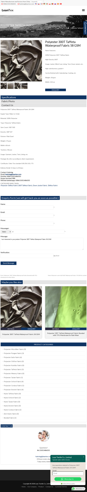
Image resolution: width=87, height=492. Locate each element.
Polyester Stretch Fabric (12, 390)
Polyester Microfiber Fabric (13, 349)
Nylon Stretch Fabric (11, 406)
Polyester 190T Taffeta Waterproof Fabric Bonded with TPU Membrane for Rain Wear (65, 334)
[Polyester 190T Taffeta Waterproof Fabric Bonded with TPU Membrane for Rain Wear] (65, 327)
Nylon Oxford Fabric (11, 398)
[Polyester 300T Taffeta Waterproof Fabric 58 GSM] (21, 327)
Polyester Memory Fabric (13, 373)
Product (41, 487)
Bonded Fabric (9, 418)
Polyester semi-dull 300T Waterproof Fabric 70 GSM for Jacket (67, 275)
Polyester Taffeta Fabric (78, 28)
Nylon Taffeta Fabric (11, 394)
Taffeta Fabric (53, 185)
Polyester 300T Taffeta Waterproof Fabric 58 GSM (21, 334)
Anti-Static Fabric (10, 414)
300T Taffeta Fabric (25, 185)
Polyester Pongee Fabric (12, 353)
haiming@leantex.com (27, 4)
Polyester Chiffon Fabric (12, 361)
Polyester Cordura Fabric (13, 385)
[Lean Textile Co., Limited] (7, 12)
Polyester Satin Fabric (12, 357)
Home (24, 487)
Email (54, 470)
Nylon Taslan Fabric (11, 402)
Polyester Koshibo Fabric (13, 365)
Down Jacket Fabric (40, 185)
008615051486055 (9, 4)
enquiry (55, 90)
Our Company (32, 487)
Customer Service (61, 487)
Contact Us (49, 487)
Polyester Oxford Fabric (12, 381)
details (11, 329)
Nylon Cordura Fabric (11, 410)
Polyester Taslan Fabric (12, 377)
